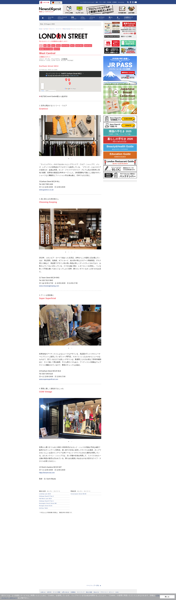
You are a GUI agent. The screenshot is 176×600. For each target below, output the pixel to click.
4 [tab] (75, 252)
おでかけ (46, 28)
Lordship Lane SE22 (45, 493)
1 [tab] (69, 159)
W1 (45, 45)
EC (49, 45)
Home (40, 28)
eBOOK (49, 592)
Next (99, 136)
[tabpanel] (70, 136)
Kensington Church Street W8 (48, 503)
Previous (41, 136)
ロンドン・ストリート (55, 28)
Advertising (121, 2)
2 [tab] (72, 159)
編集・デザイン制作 (101, 2)
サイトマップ (80, 592)
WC (41, 45)
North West (65, 45)
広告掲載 (109, 2)
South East (88, 45)
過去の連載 (89, 592)
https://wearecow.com (47, 473)
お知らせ (43, 592)
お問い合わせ (65, 592)
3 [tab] (72, 252)
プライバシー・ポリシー (107, 592)
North (58, 45)
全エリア (56, 49)
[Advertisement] (54, 529)
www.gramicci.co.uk (46, 190)
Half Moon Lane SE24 (45, 498)
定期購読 (114, 2)
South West (79, 45)
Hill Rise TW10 (43, 508)
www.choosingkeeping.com (49, 286)
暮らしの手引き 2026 (120, 139)
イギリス (45, 2)
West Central (66, 28)
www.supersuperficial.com (48, 379)
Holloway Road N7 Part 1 (46, 501)
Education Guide (120, 155)
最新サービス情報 (118, 36)
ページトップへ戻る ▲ (93, 585)
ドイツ (57, 2)
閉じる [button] (167, 597)
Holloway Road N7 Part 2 (46, 496)
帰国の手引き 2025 (120, 132)
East (53, 45)
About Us (96, 592)
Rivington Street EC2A (45, 505)
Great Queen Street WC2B (78, 493)
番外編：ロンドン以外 (46, 49)
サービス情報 (56, 592)
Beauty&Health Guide (120, 147)
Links (117, 592)
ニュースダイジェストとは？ (87, 2)
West (72, 45)
